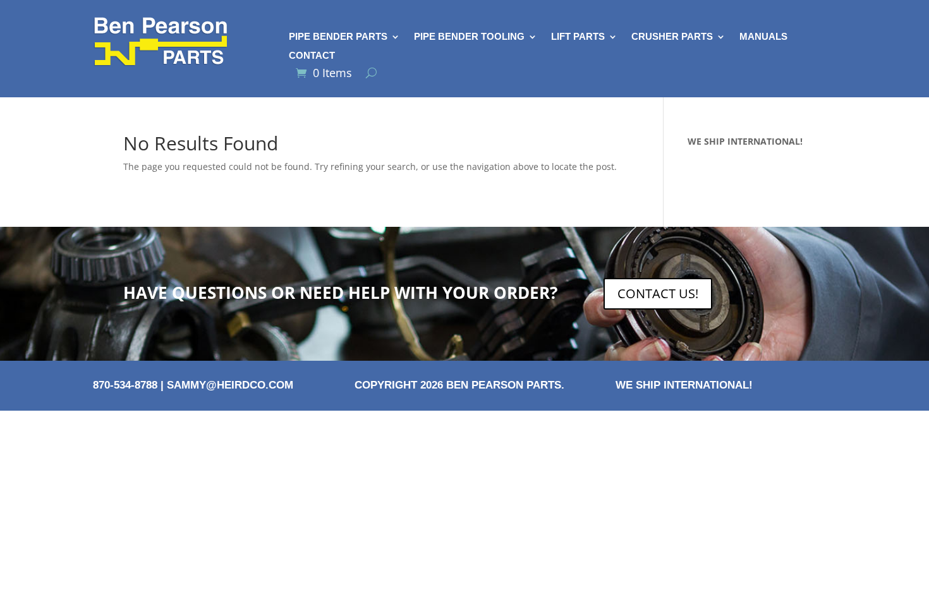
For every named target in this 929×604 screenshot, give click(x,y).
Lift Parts (578, 37)
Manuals (763, 37)
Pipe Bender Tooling (469, 37)
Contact (312, 56)
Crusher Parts (672, 37)
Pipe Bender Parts (338, 37)
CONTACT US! (657, 293)
